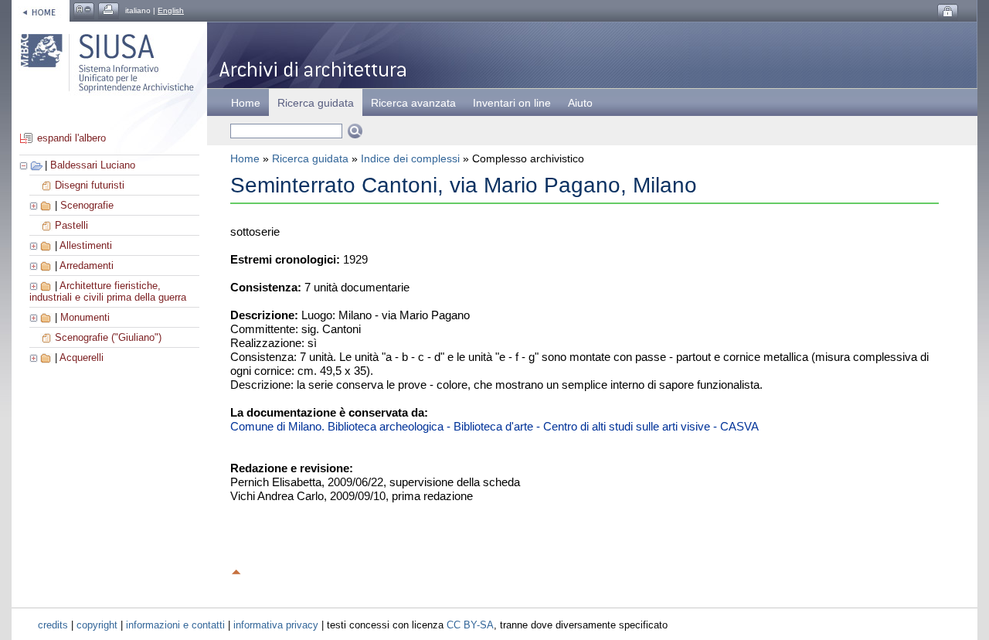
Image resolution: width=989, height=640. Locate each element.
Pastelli (71, 225)
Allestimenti (85, 245)
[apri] (34, 205)
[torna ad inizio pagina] (236, 569)
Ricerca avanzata (413, 103)
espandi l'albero (71, 138)
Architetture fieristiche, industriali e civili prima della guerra (107, 291)
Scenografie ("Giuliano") (108, 337)
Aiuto (580, 103)
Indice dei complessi (410, 158)
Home (245, 103)
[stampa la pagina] (108, 10)
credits (53, 625)
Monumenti (85, 317)
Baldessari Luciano (92, 165)
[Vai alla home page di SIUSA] (41, 10)
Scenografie (87, 205)
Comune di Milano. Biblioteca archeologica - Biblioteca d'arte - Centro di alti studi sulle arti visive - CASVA (494, 426)
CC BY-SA (470, 625)
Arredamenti (86, 265)
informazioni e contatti (175, 625)
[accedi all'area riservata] (947, 12)
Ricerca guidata (310, 158)
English (171, 10)
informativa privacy (275, 625)
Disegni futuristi (89, 185)
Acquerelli (81, 357)
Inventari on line (512, 103)
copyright (96, 625)
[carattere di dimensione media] (83, 10)
